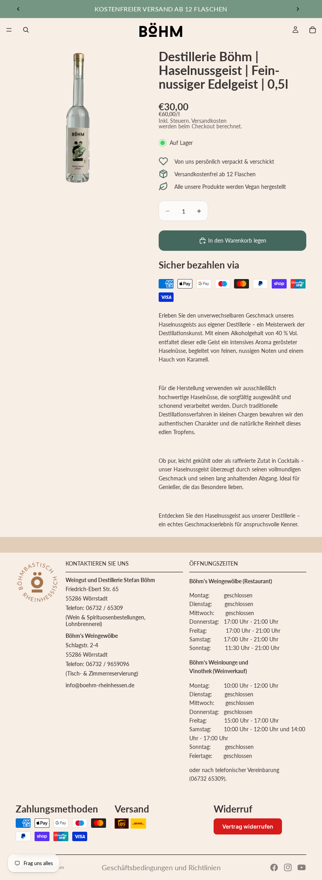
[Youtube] (301, 867)
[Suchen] (26, 29)
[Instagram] (288, 867)
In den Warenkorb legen (237, 240)
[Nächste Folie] (297, 9)
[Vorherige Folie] (18, 9)
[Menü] (9, 30)
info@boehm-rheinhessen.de (100, 685)
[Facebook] (274, 867)
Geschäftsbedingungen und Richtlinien (161, 867)
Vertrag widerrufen (247, 826)
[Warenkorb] (312, 29)
